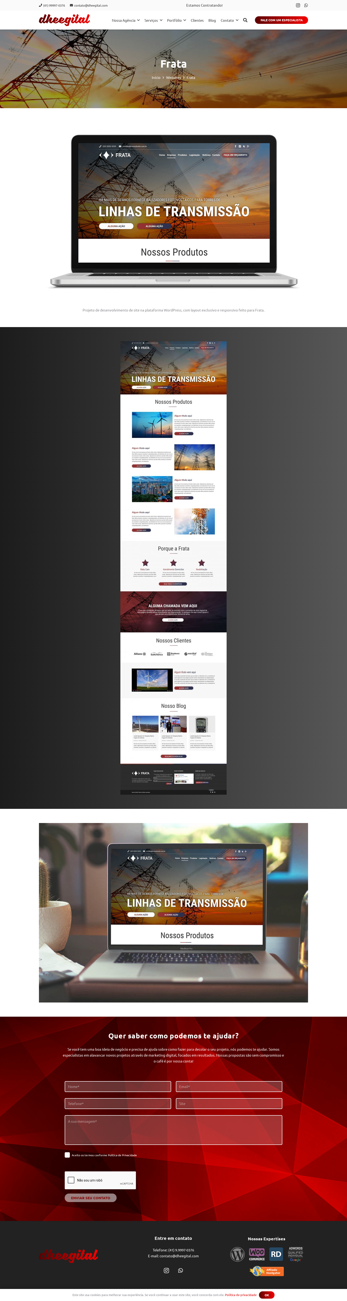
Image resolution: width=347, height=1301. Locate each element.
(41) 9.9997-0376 (181, 1249)
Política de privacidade (241, 1295)
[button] (245, 20)
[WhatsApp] (306, 5)
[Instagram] (298, 5)
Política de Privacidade (122, 1155)
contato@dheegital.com (179, 1255)
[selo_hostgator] (266, 1271)
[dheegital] (64, 20)
